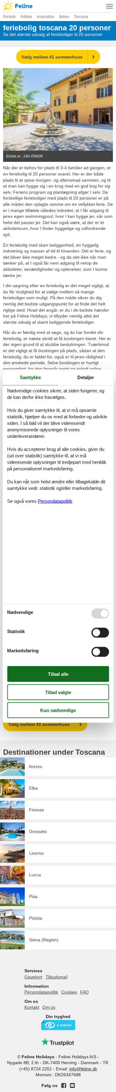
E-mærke (58, 1025)
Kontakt (31, 1007)
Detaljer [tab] (85, 377)
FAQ (84, 992)
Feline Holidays (58, 6)
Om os (48, 1007)
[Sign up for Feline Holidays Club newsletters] (72, 1085)
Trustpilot (58, 1042)
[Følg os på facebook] (63, 1085)
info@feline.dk (83, 1068)
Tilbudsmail (56, 976)
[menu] (109, 6)
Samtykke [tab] (30, 377)
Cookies (69, 992)
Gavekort (33, 976)
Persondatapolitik (41, 992)
